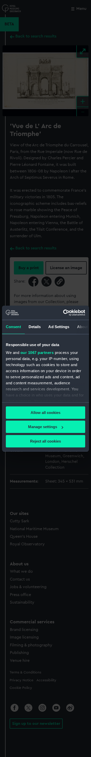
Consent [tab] (13, 327)
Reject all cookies (45, 441)
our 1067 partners (37, 352)
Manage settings (42, 427)
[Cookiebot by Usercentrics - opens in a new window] (64, 312)
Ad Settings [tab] (58, 327)
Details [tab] (35, 327)
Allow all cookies (45, 412)
